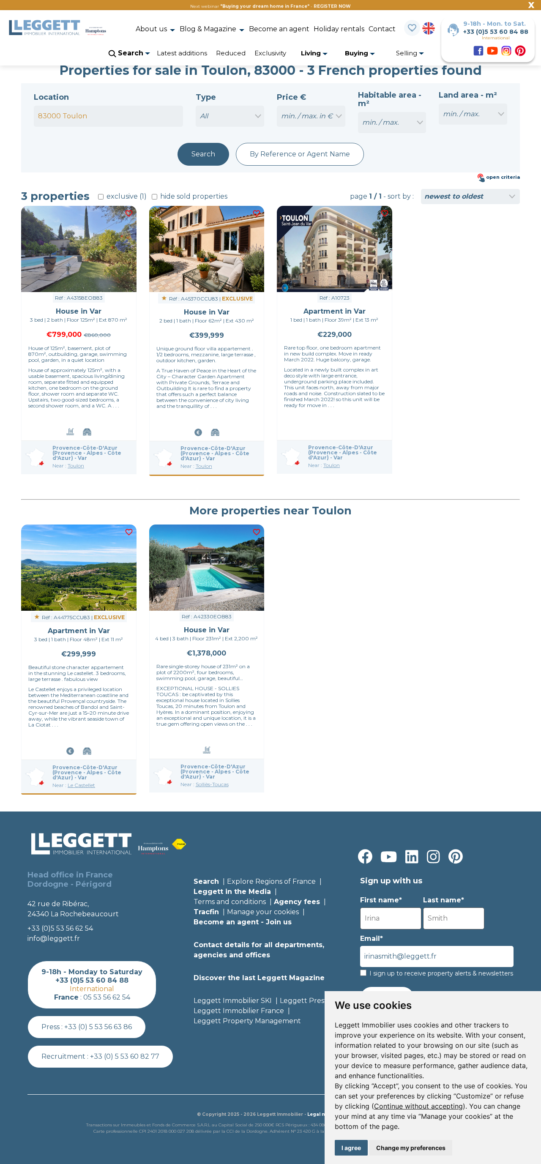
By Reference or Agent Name (300, 154)
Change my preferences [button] (410, 1147)
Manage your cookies (263, 912)
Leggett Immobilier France (239, 1011)
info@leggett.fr (53, 938)
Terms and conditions (230, 902)
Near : (68, 465)
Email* (371, 938)
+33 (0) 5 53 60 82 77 (124, 1056)
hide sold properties (192, 196)
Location (51, 97)
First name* (381, 900)
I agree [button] (351, 1147)
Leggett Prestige (308, 1001)
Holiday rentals (339, 29)
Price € (291, 97)
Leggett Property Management (247, 1021)
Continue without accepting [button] (418, 1106)
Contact (382, 29)
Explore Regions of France (271, 881)
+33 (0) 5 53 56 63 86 (98, 1027)
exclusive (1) (126, 196)
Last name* (443, 900)
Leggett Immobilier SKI (233, 1001)
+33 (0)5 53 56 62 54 (60, 928)
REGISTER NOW (332, 6)
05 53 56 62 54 (106, 997)
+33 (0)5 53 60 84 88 (495, 32)
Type (206, 97)
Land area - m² (468, 95)
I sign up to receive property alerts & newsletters (441, 973)
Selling (407, 53)
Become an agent (279, 29)
